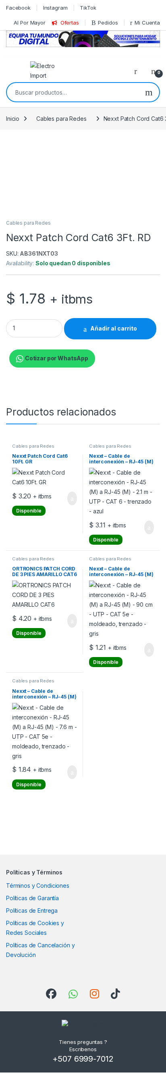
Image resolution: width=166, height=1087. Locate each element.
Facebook (18, 7)
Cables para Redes (61, 118)
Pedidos (108, 22)
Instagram (55, 7)
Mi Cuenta (147, 22)
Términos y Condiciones (37, 885)
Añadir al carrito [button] (68, 498)
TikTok (88, 7)
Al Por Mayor (29, 22)
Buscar (149, 92)
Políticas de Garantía (32, 898)
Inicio (12, 118)
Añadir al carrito (113, 328)
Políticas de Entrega (32, 910)
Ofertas (69, 22)
